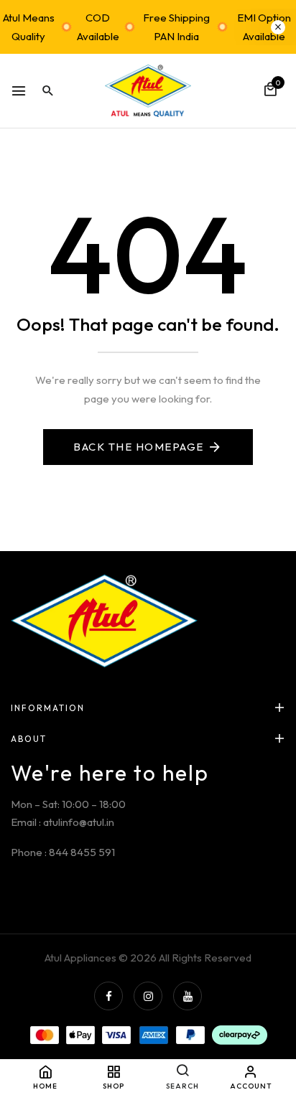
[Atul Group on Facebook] (108, 996)
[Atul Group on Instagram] (148, 996)
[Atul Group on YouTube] (187, 996)
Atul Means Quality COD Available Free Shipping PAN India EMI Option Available (147, 27)
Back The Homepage (138, 446)
